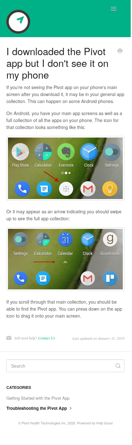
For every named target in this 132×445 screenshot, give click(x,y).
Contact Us (46, 337)
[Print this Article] (119, 51)
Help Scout (104, 423)
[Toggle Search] (118, 365)
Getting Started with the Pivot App (37, 398)
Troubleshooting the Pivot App (37, 408)
